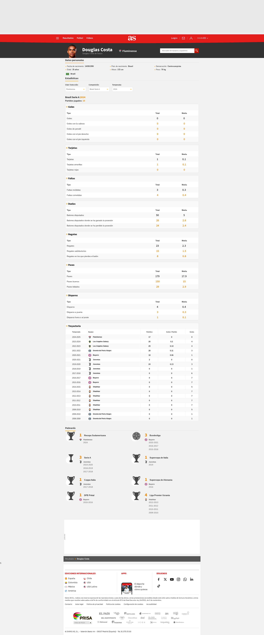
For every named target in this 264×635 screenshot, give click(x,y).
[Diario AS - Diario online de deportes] (132, 38)
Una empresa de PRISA (83, 616)
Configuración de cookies (133, 604)
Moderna (102, 622)
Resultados (68, 38)
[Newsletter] (183, 38)
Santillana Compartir (144, 613)
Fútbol (80, 38)
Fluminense (70, 89)
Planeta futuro (162, 618)
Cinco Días (132, 618)
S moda (141, 622)
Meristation (165, 622)
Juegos (174, 38)
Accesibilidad (151, 604)
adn (176, 613)
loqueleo (153, 622)
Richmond (184, 618)
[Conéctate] (191, 38)
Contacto (68, 604)
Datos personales (74, 60)
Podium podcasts (117, 622)
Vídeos (89, 38)
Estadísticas (71, 78)
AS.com (166, 613)
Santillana (129, 613)
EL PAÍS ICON (130, 622)
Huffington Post (108, 618)
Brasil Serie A (95, 89)
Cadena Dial (142, 618)
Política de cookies (113, 604)
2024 (115, 89)
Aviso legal (79, 604)
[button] (82, 622)
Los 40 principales (116, 613)
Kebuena (173, 618)
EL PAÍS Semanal (151, 618)
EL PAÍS (104, 613)
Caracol (185, 613)
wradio (123, 618)
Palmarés (70, 428)
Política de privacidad (95, 604)
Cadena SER (157, 613)
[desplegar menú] (57, 38)
